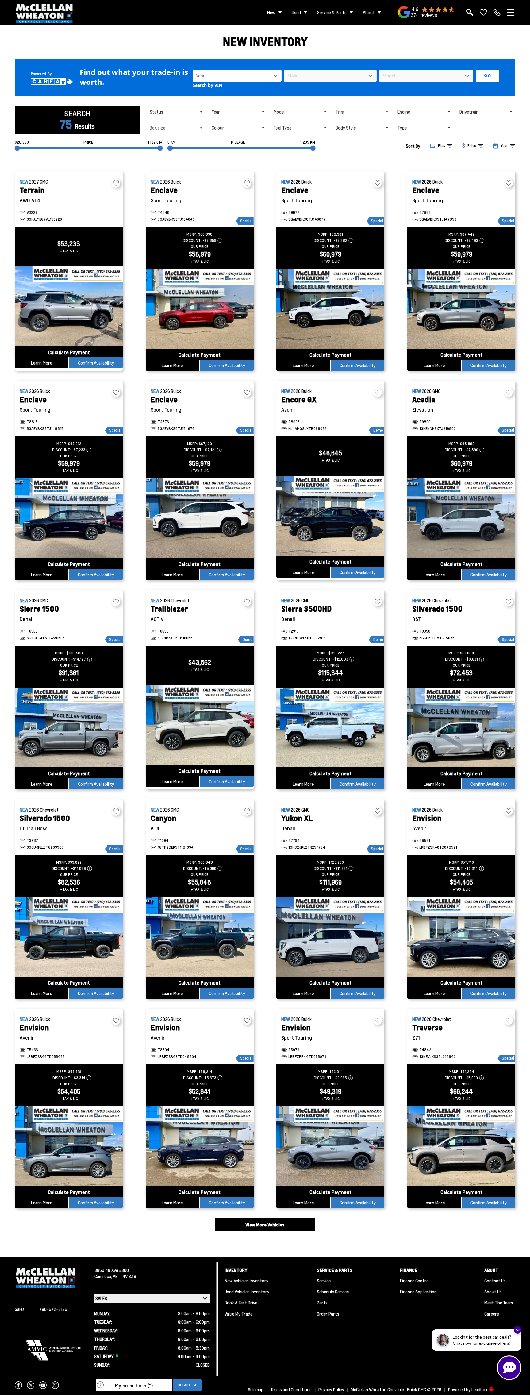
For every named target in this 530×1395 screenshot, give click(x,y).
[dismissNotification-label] (517, 1330)
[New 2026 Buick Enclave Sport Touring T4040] (200, 309)
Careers (491, 1313)
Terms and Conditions (291, 1389)
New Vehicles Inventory (246, 1280)
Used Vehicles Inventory (247, 1291)
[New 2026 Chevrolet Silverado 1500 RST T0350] (461, 727)
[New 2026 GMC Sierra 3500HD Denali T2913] (330, 727)
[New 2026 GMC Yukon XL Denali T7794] (330, 937)
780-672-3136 (53, 1309)
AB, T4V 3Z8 (124, 1276)
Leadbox (479, 1389)
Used (296, 12)
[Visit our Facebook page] (18, 1385)
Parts (322, 1302)
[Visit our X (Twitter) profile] (30, 1385)
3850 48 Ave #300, (112, 1270)
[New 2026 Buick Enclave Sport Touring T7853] (461, 309)
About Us (493, 1291)
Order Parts (328, 1313)
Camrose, (103, 1276)
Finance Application (418, 1291)
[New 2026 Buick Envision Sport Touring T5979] (330, 1146)
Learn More (41, 363)
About (369, 12)
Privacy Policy (331, 1389)
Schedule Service (333, 1291)
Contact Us (495, 1280)
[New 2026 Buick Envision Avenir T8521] (461, 937)
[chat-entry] (509, 1367)
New (271, 12)
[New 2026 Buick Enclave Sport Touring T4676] (200, 518)
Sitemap (255, 1389)
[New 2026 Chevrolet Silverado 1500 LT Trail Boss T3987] (69, 937)
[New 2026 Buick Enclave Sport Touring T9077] (330, 309)
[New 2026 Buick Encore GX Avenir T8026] (330, 516)
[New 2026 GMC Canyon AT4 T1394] (200, 937)
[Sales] (497, 12)
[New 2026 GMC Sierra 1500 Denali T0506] (69, 727)
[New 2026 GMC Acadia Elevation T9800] (461, 518)
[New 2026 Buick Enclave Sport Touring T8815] (69, 518)
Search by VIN (207, 85)
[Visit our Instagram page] (55, 1385)
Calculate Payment (69, 352)
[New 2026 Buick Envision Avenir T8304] (200, 1146)
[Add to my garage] (116, 183)
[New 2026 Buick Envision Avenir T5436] (69, 1146)
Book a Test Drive (241, 1302)
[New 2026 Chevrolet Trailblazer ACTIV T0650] (200, 725)
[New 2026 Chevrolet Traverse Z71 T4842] (461, 1146)
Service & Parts (332, 12)
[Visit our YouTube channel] (43, 1385)
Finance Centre (414, 1280)
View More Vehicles (265, 1224)
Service (324, 1280)
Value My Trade (238, 1313)
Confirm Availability (96, 363)
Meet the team (498, 1302)
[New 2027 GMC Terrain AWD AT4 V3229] (69, 306)
